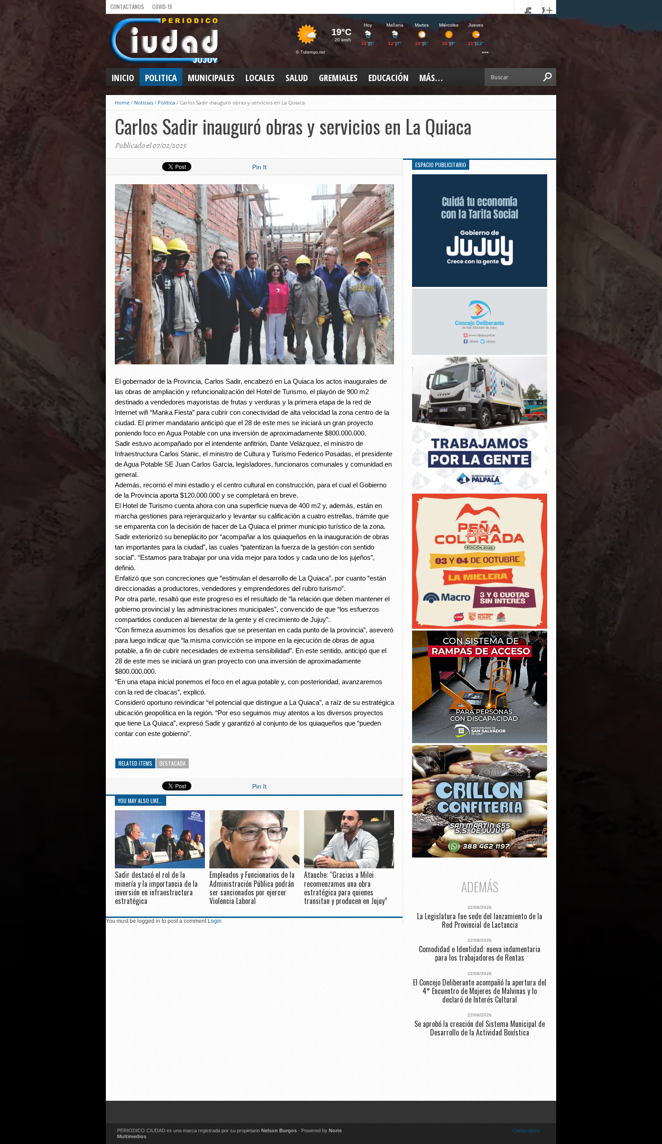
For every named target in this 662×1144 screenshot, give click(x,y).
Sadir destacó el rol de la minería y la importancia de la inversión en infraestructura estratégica (156, 887)
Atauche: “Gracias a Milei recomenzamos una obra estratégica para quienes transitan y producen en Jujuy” (345, 887)
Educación (388, 78)
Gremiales (338, 78)
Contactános (526, 1130)
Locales (260, 78)
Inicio (122, 78)
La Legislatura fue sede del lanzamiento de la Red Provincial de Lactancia (479, 920)
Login (215, 921)
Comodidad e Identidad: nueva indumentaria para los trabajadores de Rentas (479, 953)
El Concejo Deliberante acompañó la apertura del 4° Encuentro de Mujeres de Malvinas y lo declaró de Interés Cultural (479, 991)
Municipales (211, 78)
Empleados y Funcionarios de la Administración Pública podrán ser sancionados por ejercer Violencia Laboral (252, 887)
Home (122, 102)
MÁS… (431, 78)
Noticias (143, 102)
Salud (297, 78)
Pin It (259, 167)
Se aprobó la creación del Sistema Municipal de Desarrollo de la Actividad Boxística (479, 1028)
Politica (161, 78)
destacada (172, 763)
